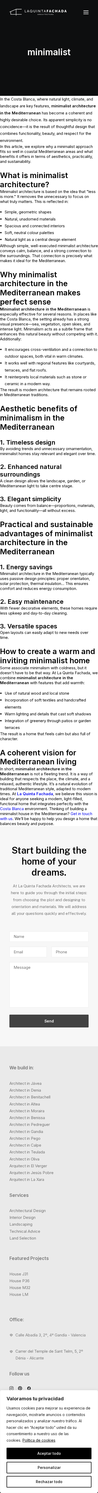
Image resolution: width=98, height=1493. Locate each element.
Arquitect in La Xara (26, 1179)
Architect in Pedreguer (29, 1124)
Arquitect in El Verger (28, 1165)
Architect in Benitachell (29, 1096)
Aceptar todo (49, 1453)
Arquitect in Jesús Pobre (31, 1172)
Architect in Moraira (26, 1110)
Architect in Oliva (24, 1159)
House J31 (18, 1273)
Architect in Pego (25, 1138)
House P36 (19, 1280)
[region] (49, 1441)
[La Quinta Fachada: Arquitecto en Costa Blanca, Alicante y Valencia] (38, 12)
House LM (18, 1294)
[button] (86, 12)
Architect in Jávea (25, 1083)
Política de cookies (38, 1440)
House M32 (19, 1287)
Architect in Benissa (27, 1117)
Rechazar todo (49, 1481)
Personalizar (49, 1467)
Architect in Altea (24, 1104)
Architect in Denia (25, 1090)
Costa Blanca (12, 808)
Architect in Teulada (27, 1151)
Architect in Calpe (25, 1145)
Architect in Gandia (26, 1131)
